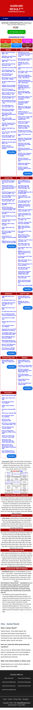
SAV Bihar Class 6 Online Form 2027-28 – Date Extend (8, 304)
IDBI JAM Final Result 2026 (9, 67)
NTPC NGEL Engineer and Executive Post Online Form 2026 (25, 98)
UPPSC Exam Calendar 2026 (8, 406)
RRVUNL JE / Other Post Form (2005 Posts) (27, 46)
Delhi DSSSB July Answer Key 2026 (9, 213)
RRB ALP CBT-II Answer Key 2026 (8, 224)
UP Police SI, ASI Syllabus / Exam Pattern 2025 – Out (9, 424)
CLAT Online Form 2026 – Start (8, 318)
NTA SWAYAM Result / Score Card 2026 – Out (8, 106)
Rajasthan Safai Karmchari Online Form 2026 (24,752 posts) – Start (25, 139)
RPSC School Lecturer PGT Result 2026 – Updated (9, 78)
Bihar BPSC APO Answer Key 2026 (8, 204)
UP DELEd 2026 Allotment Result (9, 82)
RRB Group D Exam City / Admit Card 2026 (5, 41)
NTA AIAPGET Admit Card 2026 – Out (25, 248)
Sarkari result (16, 482)
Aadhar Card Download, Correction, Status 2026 (8, 436)
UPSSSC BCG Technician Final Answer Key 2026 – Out (8, 182)
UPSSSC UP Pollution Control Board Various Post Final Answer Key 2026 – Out (9, 187)
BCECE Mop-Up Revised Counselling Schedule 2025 (9, 341)
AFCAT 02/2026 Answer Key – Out (9, 216)
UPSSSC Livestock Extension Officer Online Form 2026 (24, 168)
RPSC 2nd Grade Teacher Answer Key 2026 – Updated (8, 232)
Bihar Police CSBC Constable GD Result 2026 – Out (8, 119)
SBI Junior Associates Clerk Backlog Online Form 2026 (25, 149)
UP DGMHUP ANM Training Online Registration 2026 (9, 333)
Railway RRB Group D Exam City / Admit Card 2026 (24, 182)
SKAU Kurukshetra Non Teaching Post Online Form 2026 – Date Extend (25, 81)
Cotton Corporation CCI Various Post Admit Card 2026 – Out (24, 215)
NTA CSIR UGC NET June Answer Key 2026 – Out (8, 136)
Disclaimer (26, 699)
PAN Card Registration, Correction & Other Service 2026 (9, 432)
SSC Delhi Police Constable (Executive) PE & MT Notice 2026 (25, 192)
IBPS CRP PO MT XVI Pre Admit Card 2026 (25, 261)
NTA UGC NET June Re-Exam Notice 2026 (24, 268)
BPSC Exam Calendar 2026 (25, 285)
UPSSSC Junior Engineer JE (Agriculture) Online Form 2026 (24, 154)
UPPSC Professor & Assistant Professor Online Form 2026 (25, 113)
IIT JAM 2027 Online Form (9, 300)
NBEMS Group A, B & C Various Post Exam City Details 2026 (24, 252)
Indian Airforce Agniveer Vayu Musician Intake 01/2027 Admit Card (24, 273)
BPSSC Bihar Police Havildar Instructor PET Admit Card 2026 (24, 236)
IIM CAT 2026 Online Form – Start (9, 322)
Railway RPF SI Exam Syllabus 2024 (23, 380)
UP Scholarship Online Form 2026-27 (8, 402)
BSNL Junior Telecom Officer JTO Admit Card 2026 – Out (24, 227)
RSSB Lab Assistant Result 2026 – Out (9, 143)
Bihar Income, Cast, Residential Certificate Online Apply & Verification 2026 (9, 446)
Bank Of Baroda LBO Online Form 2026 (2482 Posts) (24, 93)
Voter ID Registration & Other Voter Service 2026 (8, 451)
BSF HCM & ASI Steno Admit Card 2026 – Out (24, 244)
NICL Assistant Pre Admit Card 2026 (24, 232)
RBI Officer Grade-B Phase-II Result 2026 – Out (9, 57)
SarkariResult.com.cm (23, 703)
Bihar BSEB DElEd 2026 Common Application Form (9, 314)
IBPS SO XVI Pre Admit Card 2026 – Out (24, 219)
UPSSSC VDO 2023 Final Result (8, 129)
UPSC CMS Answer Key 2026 (8, 228)
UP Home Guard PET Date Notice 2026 (25, 257)
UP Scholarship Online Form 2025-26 (8, 416)
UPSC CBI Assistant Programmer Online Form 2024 (25, 375)
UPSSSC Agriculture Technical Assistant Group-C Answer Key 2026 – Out (9, 208)
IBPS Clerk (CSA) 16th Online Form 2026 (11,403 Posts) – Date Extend (24, 76)
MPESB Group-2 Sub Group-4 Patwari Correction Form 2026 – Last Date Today (25, 54)
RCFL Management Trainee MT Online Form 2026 (25, 59)
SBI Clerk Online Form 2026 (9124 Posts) (27, 41)
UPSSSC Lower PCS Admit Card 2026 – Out (25, 240)
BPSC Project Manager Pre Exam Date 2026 (25, 264)
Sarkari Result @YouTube (24, 686)
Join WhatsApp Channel (16, 32)
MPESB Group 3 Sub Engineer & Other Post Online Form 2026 (24, 127)
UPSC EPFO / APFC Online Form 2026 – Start (25, 72)
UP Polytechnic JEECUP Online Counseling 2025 (8, 348)
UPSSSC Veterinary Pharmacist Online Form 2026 (24, 159)
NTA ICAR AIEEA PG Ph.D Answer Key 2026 (9, 196)
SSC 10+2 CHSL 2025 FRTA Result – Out (9, 132)
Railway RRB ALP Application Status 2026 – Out (24, 197)
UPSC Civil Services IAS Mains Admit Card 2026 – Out (24, 281)
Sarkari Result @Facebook (8, 686)
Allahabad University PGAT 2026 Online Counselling (9, 330)
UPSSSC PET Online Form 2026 (16, 45)
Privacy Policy (17, 699)
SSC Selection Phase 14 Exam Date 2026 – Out (24, 201)
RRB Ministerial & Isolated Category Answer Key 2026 (9, 242)
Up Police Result (16, 474)
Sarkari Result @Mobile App (9, 689)
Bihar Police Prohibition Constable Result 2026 (8, 110)
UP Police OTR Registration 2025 (6, 420)
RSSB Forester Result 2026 (9, 139)
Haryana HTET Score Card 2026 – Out (9, 61)
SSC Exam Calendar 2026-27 (9, 410)
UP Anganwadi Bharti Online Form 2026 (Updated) (23, 103)
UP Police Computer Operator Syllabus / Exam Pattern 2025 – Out (25, 370)
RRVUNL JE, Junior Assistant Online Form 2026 (24, 64)
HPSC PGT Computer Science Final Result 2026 (8, 90)
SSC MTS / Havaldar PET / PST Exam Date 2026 (25, 223)
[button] (29, 19)
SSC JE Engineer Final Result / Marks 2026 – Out (8, 71)
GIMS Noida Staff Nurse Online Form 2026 (24, 164)
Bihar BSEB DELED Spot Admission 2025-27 (8, 337)
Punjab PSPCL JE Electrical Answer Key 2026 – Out (9, 237)
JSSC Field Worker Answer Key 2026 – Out (9, 220)
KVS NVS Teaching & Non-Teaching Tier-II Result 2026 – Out (9, 124)
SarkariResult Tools (16, 37)
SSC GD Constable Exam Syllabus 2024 (24, 383)
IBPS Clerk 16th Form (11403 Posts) (6, 45)
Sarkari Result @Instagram (24, 682)
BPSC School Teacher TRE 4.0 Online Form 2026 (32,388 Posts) (25, 118)
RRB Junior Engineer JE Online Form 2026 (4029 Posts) (24, 108)
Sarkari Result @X (8, 678)
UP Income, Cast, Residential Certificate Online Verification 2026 (8, 441)
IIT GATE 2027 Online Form (9, 311)
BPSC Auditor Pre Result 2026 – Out (8, 53)
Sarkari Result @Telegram (24, 678)
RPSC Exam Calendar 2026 (9, 413)
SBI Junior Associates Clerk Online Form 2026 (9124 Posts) (24, 144)
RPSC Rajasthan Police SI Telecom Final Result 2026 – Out (9, 102)
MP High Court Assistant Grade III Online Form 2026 (25, 131)
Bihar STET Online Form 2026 (24, 135)
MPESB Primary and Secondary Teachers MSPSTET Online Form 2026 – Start (24, 87)
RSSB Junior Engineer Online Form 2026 (24, 122)
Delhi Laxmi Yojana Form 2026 (8, 398)
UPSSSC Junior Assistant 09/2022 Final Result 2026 (8, 86)
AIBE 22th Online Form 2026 (8, 297)
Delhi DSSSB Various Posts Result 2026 (7, 74)
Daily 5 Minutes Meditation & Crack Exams (16, 41)
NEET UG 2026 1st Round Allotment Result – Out (8, 93)
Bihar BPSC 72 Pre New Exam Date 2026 (24, 277)
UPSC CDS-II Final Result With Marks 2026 (8, 64)
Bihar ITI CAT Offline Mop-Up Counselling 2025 (9, 345)
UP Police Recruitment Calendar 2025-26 (8, 427)
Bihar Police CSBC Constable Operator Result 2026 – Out (9, 114)
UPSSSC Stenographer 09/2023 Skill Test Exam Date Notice (24, 206)
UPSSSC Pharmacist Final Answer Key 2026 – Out (9, 97)
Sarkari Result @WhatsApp (9, 682)
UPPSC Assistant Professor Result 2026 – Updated (8, 147)
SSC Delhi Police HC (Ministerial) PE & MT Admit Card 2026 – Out (24, 187)
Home (5, 699)
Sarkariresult (16, 492)
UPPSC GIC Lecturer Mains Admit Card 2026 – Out (25, 210)
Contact (10, 699)
